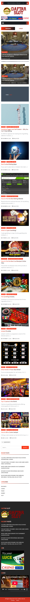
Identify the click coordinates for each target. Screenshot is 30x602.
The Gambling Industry (7, 296)
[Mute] (24, 589)
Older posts (7, 442)
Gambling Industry (11, 294)
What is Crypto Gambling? (8, 230)
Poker (3, 367)
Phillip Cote (16, 138)
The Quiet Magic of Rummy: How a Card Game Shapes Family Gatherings (15, 463)
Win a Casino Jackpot (12, 430)
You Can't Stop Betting (12, 127)
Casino (3, 127)
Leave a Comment (23, 83)
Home (17, 600)
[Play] (3, 589)
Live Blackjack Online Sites (15, 259)
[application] (15, 583)
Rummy (3, 493)
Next (23, 3)
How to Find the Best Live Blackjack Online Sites (13, 262)
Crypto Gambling (11, 228)
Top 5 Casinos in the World (9, 401)
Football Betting (11, 162)
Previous (26, 65)
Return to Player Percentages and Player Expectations (12, 472)
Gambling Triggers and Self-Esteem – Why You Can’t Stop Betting (14, 130)
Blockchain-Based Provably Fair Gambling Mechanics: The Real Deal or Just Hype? (12, 476)
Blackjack (4, 52)
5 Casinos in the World (13, 399)
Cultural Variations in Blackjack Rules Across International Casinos (14, 55)
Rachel (14, 83)
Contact (13, 600)
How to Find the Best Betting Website (12, 198)
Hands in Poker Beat (12, 367)
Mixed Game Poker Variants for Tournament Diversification (13, 467)
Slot (2, 495)
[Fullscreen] (27, 589)
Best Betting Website (12, 196)
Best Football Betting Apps (9, 164)
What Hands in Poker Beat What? (11, 369)
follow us (27, 3)
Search (27, 23)
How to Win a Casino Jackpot (9, 432)
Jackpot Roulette (11, 328)
